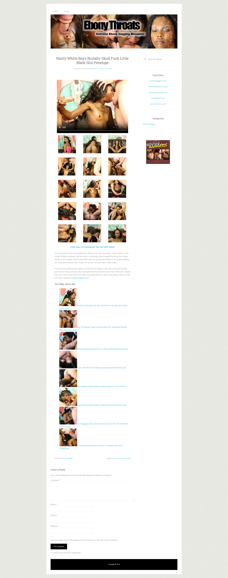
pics (116, 458)
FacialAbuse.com (158, 98)
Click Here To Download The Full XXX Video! (92, 247)
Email (54, 515)
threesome (122, 458)
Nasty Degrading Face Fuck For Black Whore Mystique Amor (102, 349)
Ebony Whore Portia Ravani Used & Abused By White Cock (101, 405)
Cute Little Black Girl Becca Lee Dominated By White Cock (101, 368)
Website (54, 526)
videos (128, 458)
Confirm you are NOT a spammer (66, 553)
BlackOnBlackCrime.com (158, 87)
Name (54, 504)
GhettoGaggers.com (80, 278)
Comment (55, 480)
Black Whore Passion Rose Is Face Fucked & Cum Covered (101, 386)
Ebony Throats (114, 31)
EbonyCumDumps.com (158, 92)
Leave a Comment (106, 68)
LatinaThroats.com (158, 104)
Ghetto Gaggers (67, 458)
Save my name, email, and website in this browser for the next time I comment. (84, 540)
